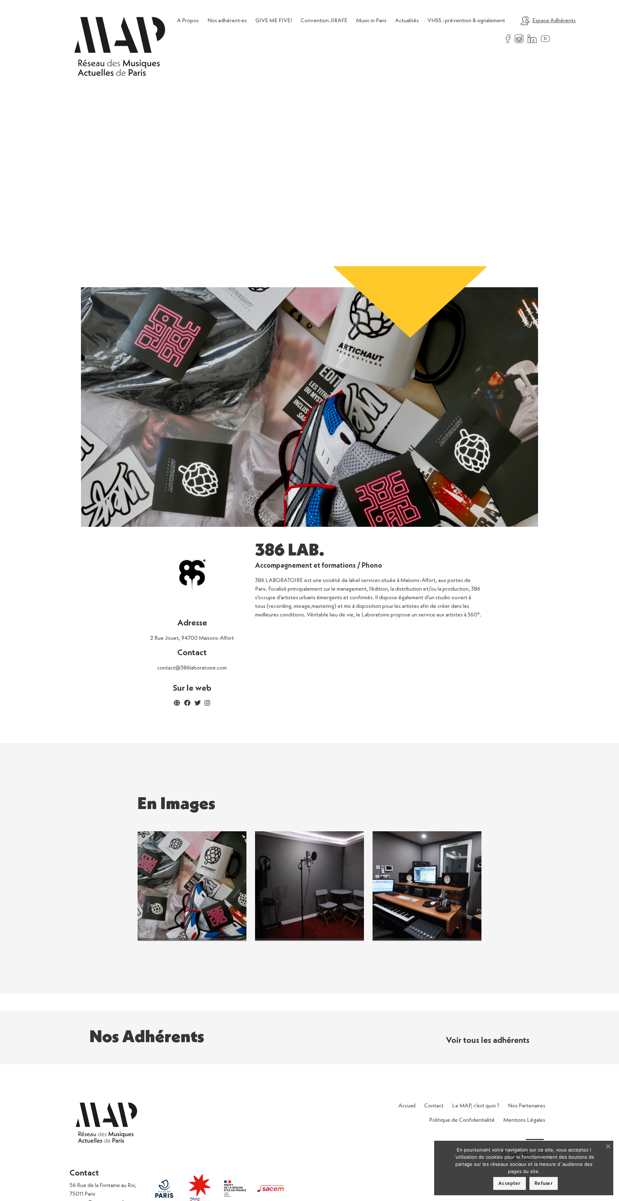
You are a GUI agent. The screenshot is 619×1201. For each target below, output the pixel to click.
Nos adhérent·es (227, 21)
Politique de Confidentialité (462, 1120)
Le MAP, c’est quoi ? (475, 1106)
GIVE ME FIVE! (273, 21)
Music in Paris (371, 21)
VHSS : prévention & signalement (466, 21)
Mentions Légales (524, 1120)
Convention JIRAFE (324, 21)
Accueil (407, 1106)
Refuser (543, 1183)
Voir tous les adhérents (487, 1040)
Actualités (407, 21)
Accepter (509, 1183)
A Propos (188, 21)
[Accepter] (607, 1146)
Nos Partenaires (526, 1106)
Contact (433, 1106)
